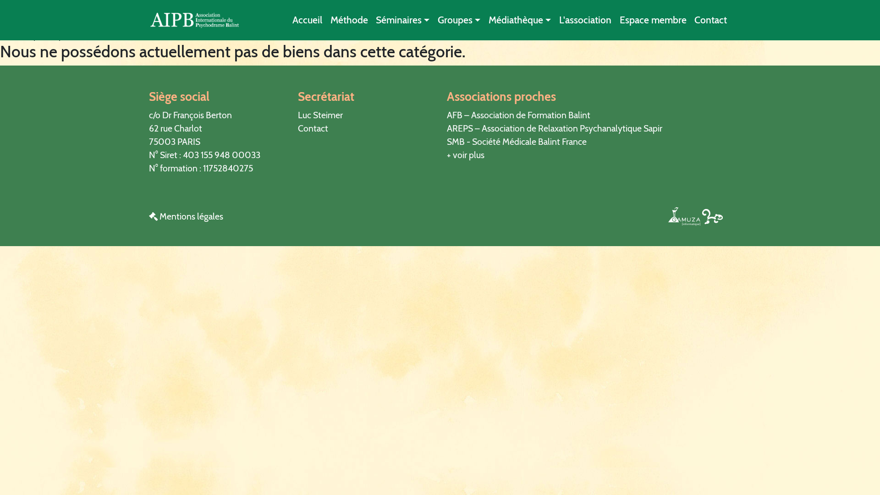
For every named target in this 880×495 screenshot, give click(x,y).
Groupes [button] (455, 20)
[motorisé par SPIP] (712, 215)
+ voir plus (465, 154)
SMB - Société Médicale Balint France (517, 141)
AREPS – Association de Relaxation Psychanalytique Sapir (554, 128)
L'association (585, 20)
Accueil (307, 20)
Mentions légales (190, 216)
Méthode (349, 20)
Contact (710, 20)
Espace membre (653, 20)
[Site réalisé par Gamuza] (685, 215)
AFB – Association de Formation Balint (518, 115)
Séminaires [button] (399, 20)
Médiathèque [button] (516, 20)
